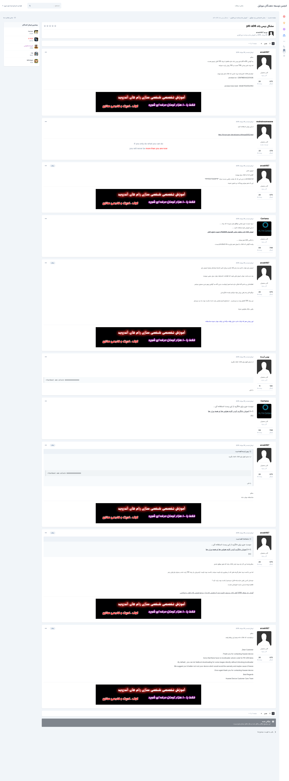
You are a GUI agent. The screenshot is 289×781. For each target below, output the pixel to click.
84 (260, 248)
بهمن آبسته (264, 357)
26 (260, 81)
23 (260, 151)
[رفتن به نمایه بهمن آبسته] (264, 367)
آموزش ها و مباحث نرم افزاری (246, 35)
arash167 (259, 32)
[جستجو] (29, 5)
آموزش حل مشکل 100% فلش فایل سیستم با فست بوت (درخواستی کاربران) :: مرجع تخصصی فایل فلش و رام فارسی (216, 593)
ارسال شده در (244, 52)
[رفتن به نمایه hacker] (36, 32)
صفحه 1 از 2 (253, 43)
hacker (30, 31)
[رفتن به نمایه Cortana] (264, 228)
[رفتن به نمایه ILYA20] (36, 39)
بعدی (265, 43)
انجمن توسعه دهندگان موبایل (272, 5)
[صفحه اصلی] (284, 16)
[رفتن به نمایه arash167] (271, 33)
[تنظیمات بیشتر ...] (46, 52)
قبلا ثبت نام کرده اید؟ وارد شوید (12, 6)
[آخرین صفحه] (261, 43)
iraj (32, 53)
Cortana (265, 218)
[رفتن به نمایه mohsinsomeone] (264, 131)
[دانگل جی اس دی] (284, 29)
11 (259, 386)
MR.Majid (30, 60)
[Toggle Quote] (250, 451)
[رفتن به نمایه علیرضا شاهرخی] (36, 47)
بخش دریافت (239, 6)
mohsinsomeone (264, 121)
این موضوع (38, 5)
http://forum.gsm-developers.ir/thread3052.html (235, 135)
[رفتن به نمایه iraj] (36, 54)
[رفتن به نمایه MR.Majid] (36, 61)
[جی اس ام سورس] (284, 23)
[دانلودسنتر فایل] (284, 35)
